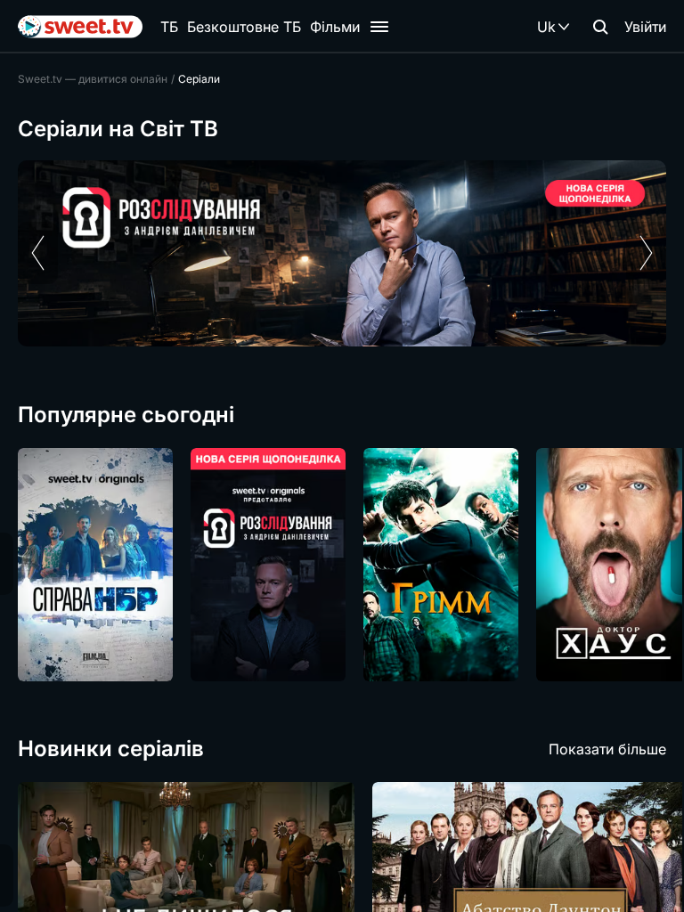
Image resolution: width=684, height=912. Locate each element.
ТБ (169, 27)
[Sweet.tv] (80, 26)
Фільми (335, 27)
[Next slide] (646, 253)
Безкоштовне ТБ (244, 27)
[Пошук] (600, 26)
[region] (342, 253)
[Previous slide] (38, 253)
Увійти (645, 27)
